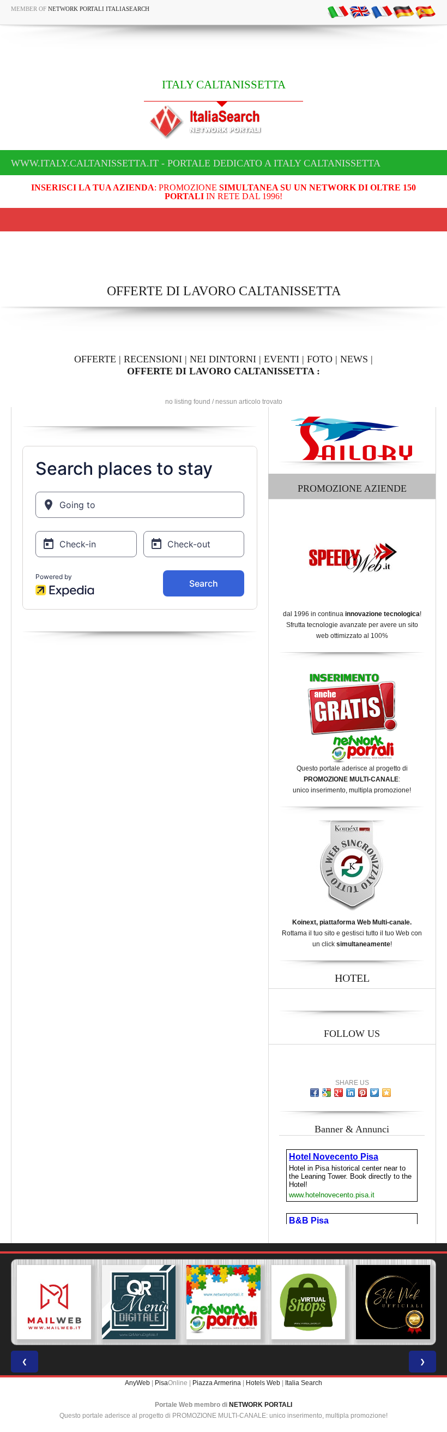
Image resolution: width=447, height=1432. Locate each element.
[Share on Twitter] (374, 1092)
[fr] (381, 11)
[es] (425, 11)
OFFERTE (95, 359)
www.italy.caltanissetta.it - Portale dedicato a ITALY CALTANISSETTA (195, 163)
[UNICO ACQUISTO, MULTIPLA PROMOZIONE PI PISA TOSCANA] (223, 1302)
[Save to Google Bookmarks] (326, 1092)
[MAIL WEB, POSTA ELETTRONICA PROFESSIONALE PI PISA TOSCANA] (54, 1302)
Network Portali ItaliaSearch (98, 8)
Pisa (161, 1383)
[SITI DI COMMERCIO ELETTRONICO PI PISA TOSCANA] (308, 1302)
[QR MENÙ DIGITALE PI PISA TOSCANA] (139, 1302)
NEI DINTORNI (223, 359)
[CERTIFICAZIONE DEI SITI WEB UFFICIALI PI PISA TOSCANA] (393, 1302)
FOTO (320, 359)
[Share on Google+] (338, 1092)
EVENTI (281, 359)
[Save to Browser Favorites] (386, 1092)
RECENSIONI (153, 359)
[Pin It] (362, 1092)
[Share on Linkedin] (350, 1092)
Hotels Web (263, 1383)
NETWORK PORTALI (260, 1405)
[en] (360, 11)
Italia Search (303, 1383)
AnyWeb (137, 1383)
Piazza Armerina (216, 1383)
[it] (338, 11)
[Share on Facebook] (314, 1092)
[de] (403, 11)
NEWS (354, 359)
